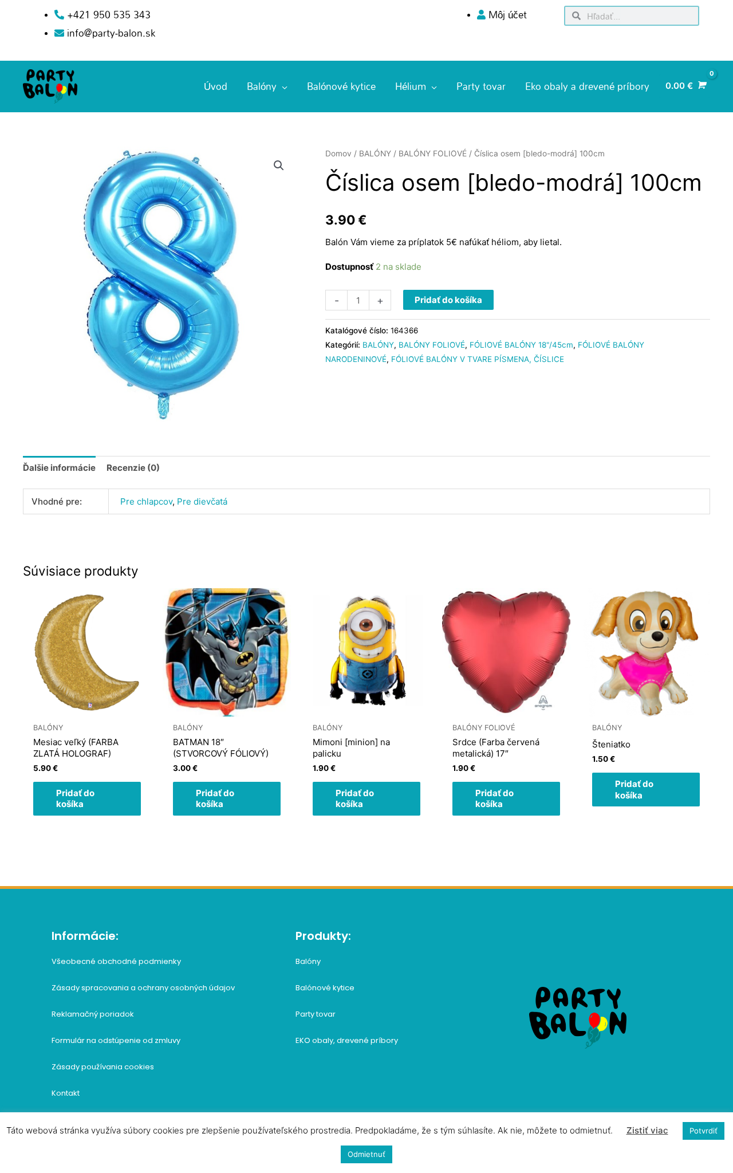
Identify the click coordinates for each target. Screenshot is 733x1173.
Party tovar (315, 1014)
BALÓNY (375, 153)
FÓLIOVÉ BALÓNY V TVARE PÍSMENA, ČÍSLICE (477, 359)
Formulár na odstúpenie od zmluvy (116, 1040)
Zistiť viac (647, 1130)
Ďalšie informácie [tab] (59, 467)
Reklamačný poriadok (93, 1014)
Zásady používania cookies (103, 1066)
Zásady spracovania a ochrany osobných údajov (143, 987)
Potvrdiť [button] (703, 1130)
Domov (338, 153)
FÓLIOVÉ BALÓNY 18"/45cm (521, 344)
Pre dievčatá (202, 501)
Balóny (308, 961)
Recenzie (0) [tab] (133, 467)
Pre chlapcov (146, 501)
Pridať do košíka (448, 299)
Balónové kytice (324, 987)
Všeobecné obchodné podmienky (116, 961)
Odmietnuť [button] (366, 1154)
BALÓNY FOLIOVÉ (433, 153)
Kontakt (66, 1093)
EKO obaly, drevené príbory (346, 1040)
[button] (279, 165)
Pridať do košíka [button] (75, 799)
